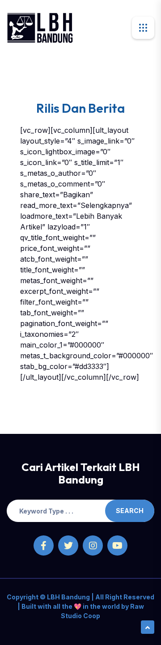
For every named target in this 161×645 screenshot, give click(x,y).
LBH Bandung (68, 597)
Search (130, 510)
